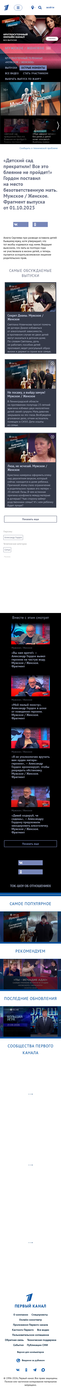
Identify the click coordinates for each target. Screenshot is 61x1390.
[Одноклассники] (40, 224)
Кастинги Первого (23, 1329)
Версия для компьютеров (30, 1352)
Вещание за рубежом (33, 1360)
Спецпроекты (40, 1314)
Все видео (43, 1329)
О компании (20, 1314)
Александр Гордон (13, 537)
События (18, 1345)
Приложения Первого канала (30, 1324)
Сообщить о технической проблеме (39, 148)
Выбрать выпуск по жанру (23, 79)
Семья (7, 549)
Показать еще (30, 519)
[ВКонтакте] (20, 224)
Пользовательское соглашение (30, 1334)
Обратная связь (14, 1340)
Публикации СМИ (37, 1345)
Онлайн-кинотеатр (30, 1319)
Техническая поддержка (41, 1340)
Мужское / (24, 48)
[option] (16, 136)
